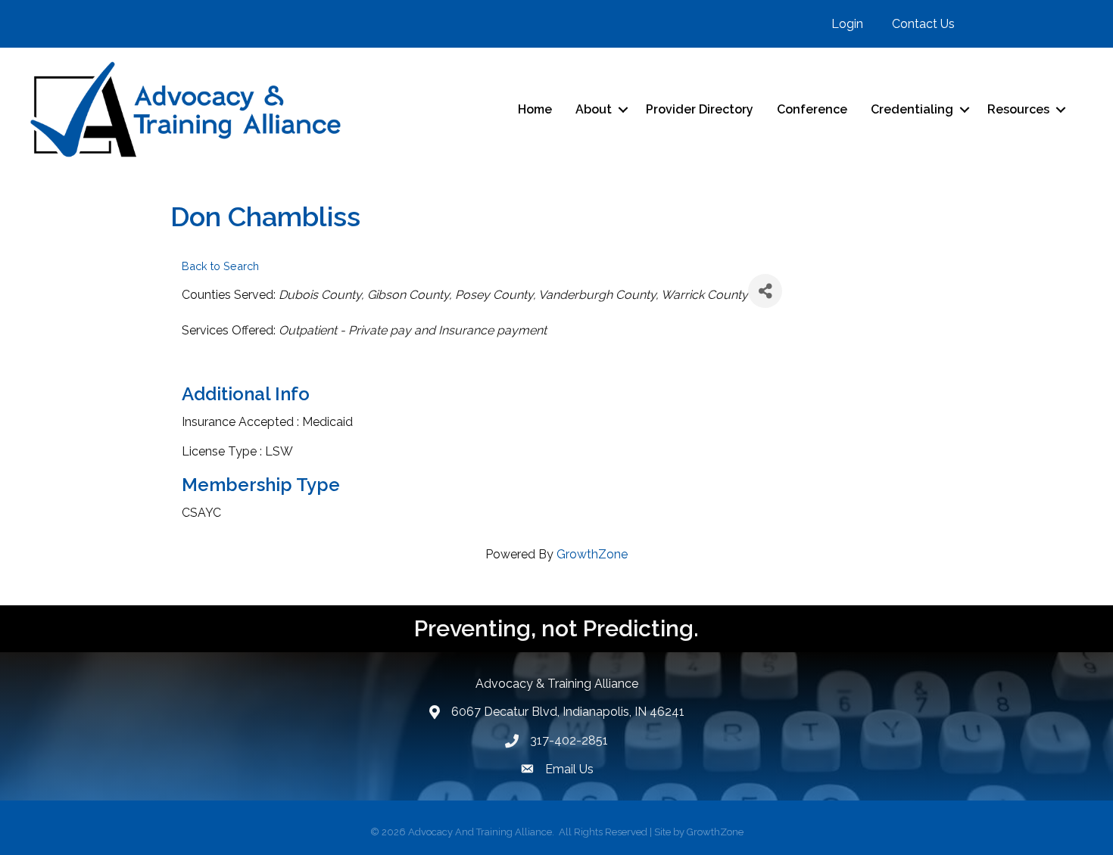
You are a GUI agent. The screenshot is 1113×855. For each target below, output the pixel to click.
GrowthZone (592, 554)
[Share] (765, 291)
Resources (1018, 109)
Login (847, 24)
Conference (812, 109)
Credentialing (912, 109)
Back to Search (220, 266)
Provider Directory (699, 109)
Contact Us (923, 24)
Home (535, 109)
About (593, 109)
